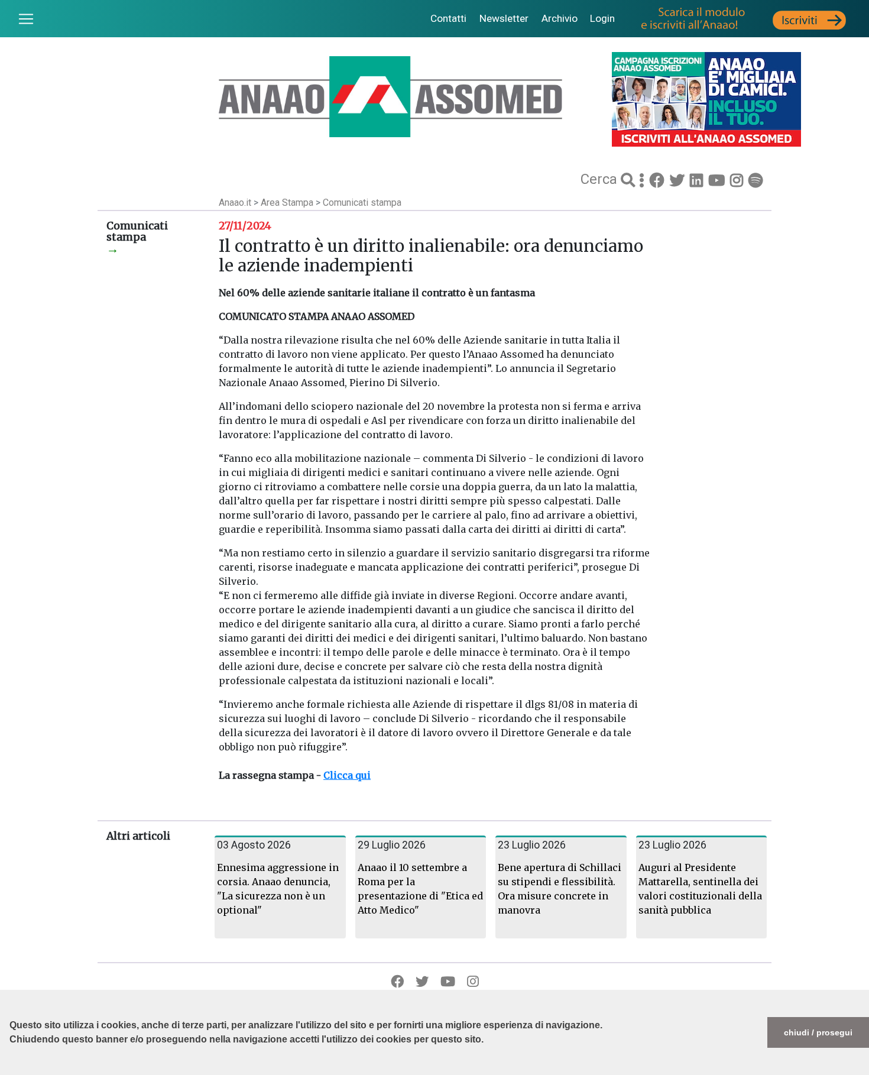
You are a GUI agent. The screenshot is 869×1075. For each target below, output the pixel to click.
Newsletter (503, 18)
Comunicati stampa (362, 202)
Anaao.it (235, 202)
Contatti (448, 18)
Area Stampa (288, 202)
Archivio (559, 18)
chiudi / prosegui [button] (818, 1032)
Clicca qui (347, 775)
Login (602, 18)
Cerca (601, 179)
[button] (11, 1069)
